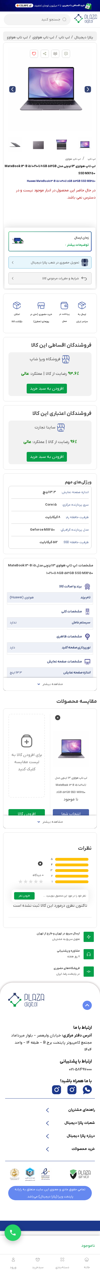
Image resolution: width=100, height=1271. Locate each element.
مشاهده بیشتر (53, 684)
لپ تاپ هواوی (43, 37)
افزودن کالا (27, 814)
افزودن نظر (24, 895)
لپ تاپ (64, 37)
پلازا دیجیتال (83, 37)
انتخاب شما (71, 814)
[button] (50, 241)
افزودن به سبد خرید (47, 388)
